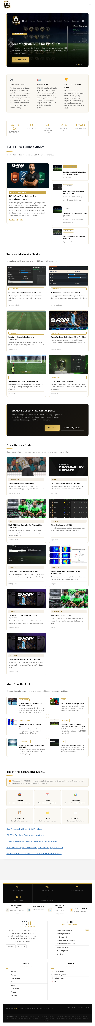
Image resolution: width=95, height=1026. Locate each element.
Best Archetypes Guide (72, 930)
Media (87, 1007)
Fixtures (13, 975)
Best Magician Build (62, 934)
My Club (13, 972)
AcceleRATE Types (62, 947)
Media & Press (59, 978)
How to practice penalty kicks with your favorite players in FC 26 (34, 847)
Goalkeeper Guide (61, 937)
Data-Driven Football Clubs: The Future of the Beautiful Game (34, 853)
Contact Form (59, 971)
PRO (26, 923)
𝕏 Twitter (21, 946)
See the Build (20, 60)
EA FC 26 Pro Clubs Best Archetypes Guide (25, 835)
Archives (13, 982)
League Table (15, 978)
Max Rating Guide (61, 951)
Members (13, 995)
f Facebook (10, 946)
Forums (13, 992)
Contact (81, 1007)
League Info (14, 989)
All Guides (52, 428)
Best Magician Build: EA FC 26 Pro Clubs (24, 829)
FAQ (55, 981)
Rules (12, 985)
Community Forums (72, 428)
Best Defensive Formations (65, 944)
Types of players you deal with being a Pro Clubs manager (31, 841)
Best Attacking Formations (65, 940)
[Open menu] (90, 4)
